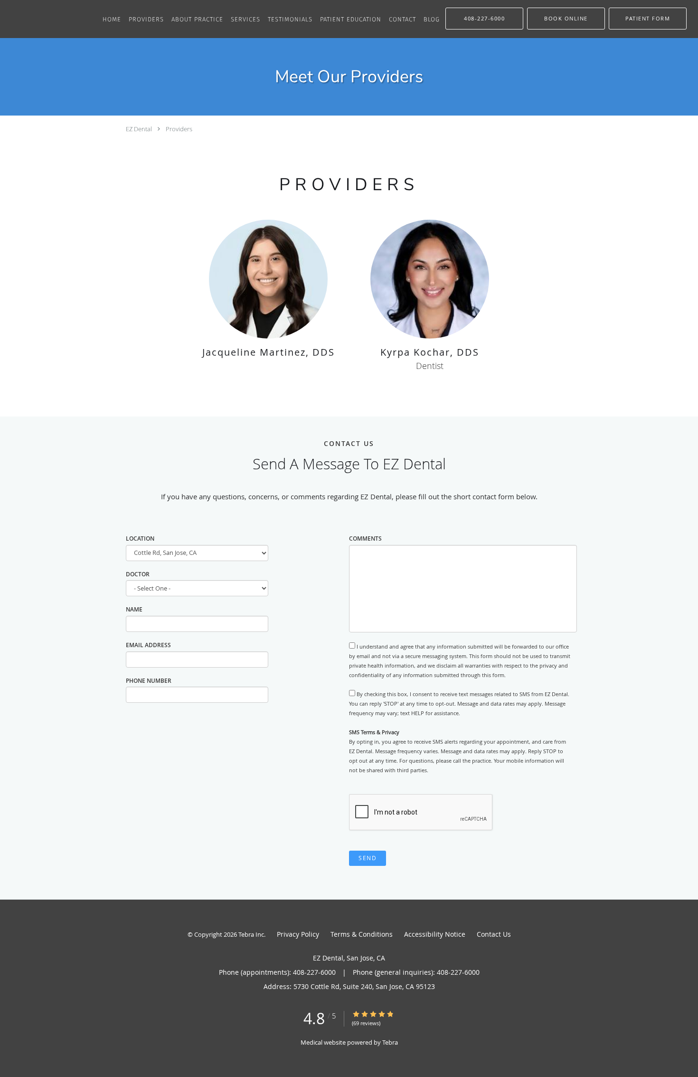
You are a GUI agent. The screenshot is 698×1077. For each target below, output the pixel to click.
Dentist (429, 365)
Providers (179, 129)
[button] (566, 18)
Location (140, 538)
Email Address (148, 645)
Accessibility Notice (434, 934)
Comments (365, 538)
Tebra (390, 1042)
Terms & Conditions (361, 934)
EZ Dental (139, 129)
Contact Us (494, 934)
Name (134, 609)
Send (367, 858)
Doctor (138, 574)
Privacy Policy (298, 934)
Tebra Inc (251, 934)
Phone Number (148, 681)
